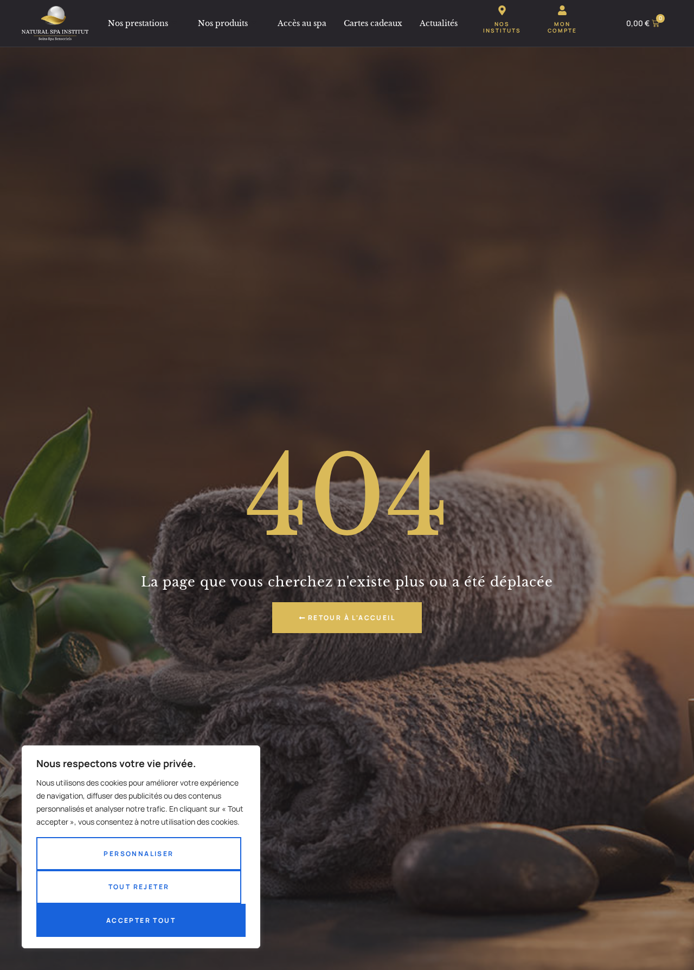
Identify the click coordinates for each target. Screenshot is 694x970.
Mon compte (562, 27)
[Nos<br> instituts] (502, 10)
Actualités (439, 23)
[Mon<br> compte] (562, 10)
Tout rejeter (139, 886)
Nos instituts (502, 27)
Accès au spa (302, 23)
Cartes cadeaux (373, 23)
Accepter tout (141, 920)
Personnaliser (139, 853)
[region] (141, 846)
